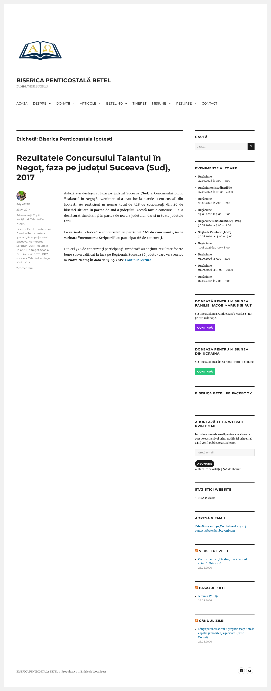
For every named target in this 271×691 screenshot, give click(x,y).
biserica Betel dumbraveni (33, 229)
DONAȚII (63, 103)
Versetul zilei (213, 551)
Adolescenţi (24, 215)
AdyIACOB (23, 204)
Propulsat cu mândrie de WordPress (84, 671)
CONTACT (209, 103)
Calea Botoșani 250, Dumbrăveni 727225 (220, 526)
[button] (40, 50)
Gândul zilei (212, 621)
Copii (36, 215)
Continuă (205, 327)
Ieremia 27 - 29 (208, 596)
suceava (21, 258)
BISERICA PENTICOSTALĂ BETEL (63, 80)
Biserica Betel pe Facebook (223, 393)
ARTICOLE (88, 103)
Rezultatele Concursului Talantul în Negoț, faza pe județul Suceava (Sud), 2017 (93, 167)
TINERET (139, 103)
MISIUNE (159, 103)
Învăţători (22, 219)
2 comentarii (24, 268)
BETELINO (114, 103)
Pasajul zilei (212, 588)
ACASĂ (21, 103)
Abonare (204, 463)
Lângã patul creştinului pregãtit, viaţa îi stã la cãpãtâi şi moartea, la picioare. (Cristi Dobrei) (226, 633)
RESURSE (184, 103)
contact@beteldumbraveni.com (215, 530)
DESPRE (39, 103)
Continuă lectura (138, 260)
